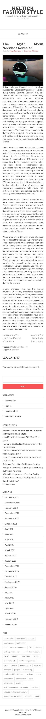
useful (18, 683)
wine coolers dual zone (13, 696)
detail (6, 656)
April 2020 (9, 608)
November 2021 (12, 518)
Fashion (8, 406)
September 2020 (12, 582)
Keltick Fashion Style (23, 10)
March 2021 (10, 550)
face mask (26, 656)
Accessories (10, 401)
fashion (36, 656)
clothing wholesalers (12, 652)
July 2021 (9, 529)
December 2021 (12, 513)
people (17, 670)
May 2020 (9, 603)
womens (28, 696)
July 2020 (9, 592)
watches (35, 687)
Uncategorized (11, 411)
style (31, 679)
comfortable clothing (32, 652)
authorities (21, 643)
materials (37, 665)
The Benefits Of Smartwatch (36, 338)
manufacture (25, 665)
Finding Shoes (9, 484)
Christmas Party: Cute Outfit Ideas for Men (21, 464)
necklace (15, 350)
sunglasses (8, 683)
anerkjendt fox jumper (25, 638)
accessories (9, 638)
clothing (39, 647)
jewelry (14, 665)
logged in (18, 367)
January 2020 (11, 624)
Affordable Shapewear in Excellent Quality (21, 474)
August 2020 (11, 587)
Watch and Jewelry (19, 347)
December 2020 (12, 566)
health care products (27, 661)
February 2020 (11, 619)
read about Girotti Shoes (14, 674)
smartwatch (21, 679)
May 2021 (9, 540)
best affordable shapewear (15, 647)
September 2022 (12, 503)
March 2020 (10, 614)
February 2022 (11, 508)
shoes (38, 674)
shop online (8, 679)
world (37, 696)
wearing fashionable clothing (15, 692)
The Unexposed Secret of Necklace (12, 338)
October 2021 (11, 524)
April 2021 (9, 545)
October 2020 (11, 577)
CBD (30, 647)
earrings (15, 656)
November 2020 (12, 571)
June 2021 (9, 534)
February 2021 (11, 555)
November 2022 (12, 497)
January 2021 (10, 561)
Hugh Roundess (15, 51)
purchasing (27, 670)
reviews (30, 674)
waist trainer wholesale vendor (16, 687)
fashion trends (10, 661)
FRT (29, 715)
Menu (24, 33)
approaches (9, 643)
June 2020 (9, 598)
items (6, 665)
